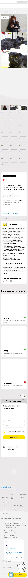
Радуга (21, 510)
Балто (6, 318)
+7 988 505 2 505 (10, 213)
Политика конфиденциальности (7, 561)
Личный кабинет (21, 506)
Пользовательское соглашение (6, 564)
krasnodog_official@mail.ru (14, 552)
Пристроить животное (13, 493)
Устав (4, 567)
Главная (3, 11)
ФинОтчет (9, 567)
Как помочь (5, 502)
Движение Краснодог (5, 498)
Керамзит (8, 383)
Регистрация (14, 505)
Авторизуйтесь (5, 218)
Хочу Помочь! (14, 437)
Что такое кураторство (22, 493)
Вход (3, 505)
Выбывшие (8, 11)
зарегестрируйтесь (16, 218)
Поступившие (6, 510)
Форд (6, 351)
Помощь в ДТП (13, 498)
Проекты (21, 497)
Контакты (5, 513)
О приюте (5, 493)
